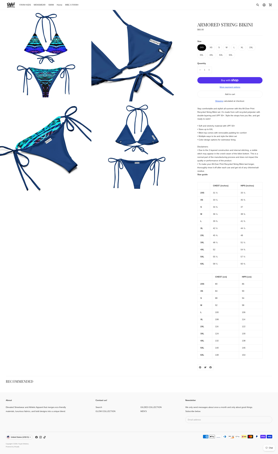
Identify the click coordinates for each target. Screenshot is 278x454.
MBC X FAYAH (71, 5)
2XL (251, 47)
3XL (201, 55)
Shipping (219, 101)
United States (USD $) (20, 437)
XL (242, 47)
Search (99, 407)
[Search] (258, 5)
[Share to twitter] (205, 367)
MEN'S (143, 411)
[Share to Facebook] (210, 367)
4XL (211, 55)
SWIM (51, 5)
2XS (202, 47)
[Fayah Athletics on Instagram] (40, 437)
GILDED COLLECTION (151, 407)
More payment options (230, 87)
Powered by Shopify (12, 446)
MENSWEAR (39, 5)
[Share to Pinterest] (200, 367)
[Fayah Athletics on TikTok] (44, 437)
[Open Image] (45, 55)
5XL (221, 55)
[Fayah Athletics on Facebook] (36, 437)
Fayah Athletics (23, 444)
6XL (231, 55)
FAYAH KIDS (25, 5)
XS (211, 47)
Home (59, 5)
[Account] (264, 5)
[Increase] (209, 70)
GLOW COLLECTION (105, 411)
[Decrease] (200, 70)
